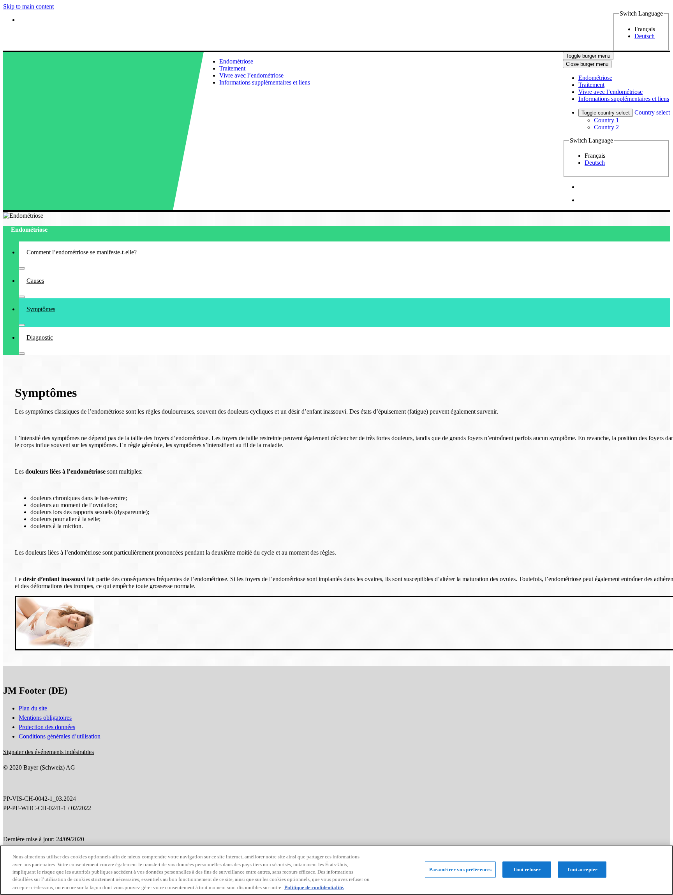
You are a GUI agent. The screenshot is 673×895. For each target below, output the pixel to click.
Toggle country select (605, 113)
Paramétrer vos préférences (460, 869)
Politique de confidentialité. (314, 887)
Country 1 (606, 120)
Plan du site (33, 708)
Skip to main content (28, 6)
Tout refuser (527, 869)
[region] (336, 870)
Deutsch (644, 36)
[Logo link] (60, 62)
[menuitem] (236, 61)
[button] (48, 752)
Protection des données (47, 727)
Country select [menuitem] (652, 112)
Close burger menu (587, 64)
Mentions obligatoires (45, 717)
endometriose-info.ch (84, 78)
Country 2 (606, 127)
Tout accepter (582, 869)
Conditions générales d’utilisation (59, 736)
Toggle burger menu (588, 56)
